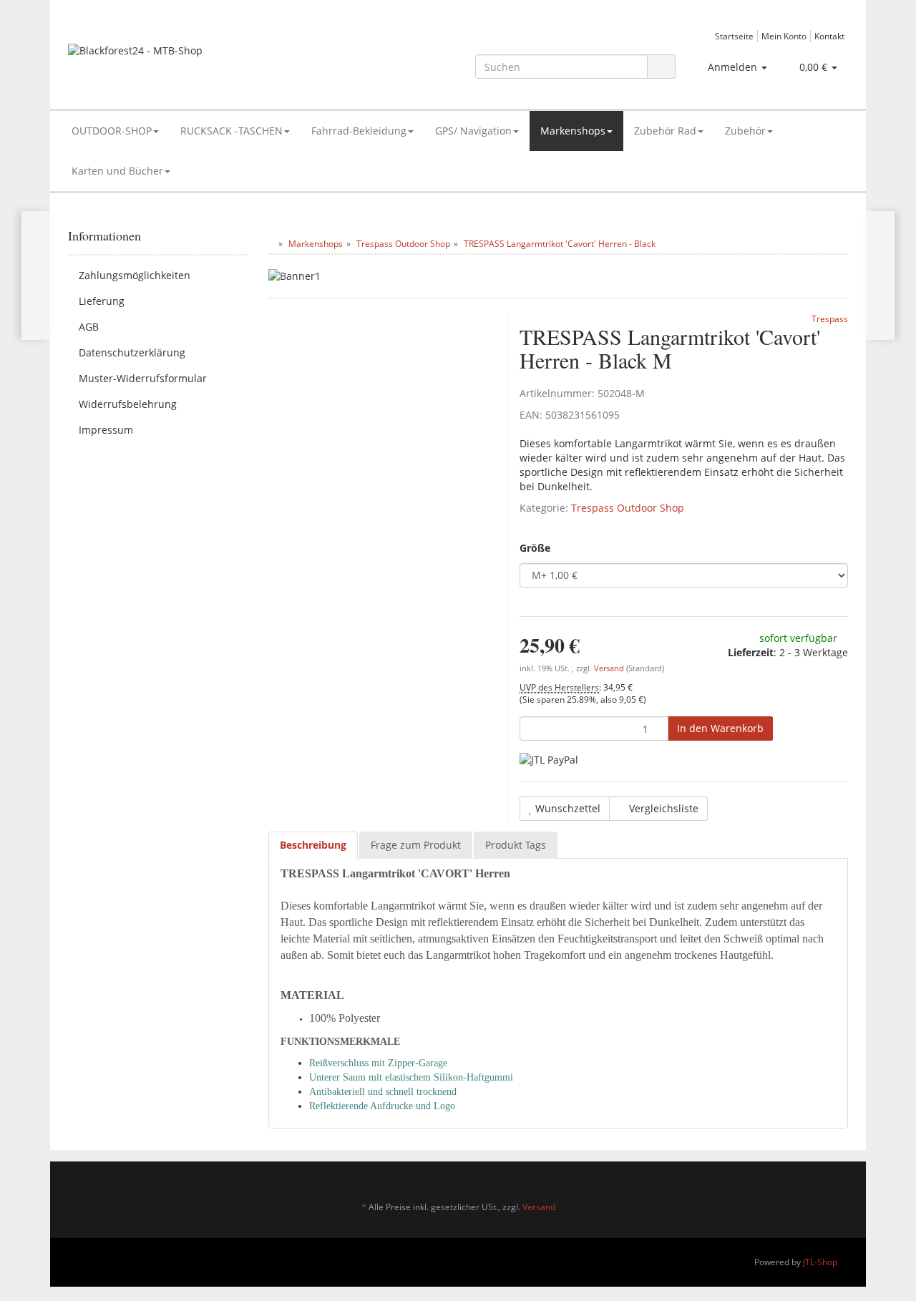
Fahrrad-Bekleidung (358, 130)
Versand (610, 668)
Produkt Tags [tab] (515, 845)
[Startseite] (271, 244)
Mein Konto (784, 36)
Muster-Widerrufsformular (143, 378)
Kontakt (829, 36)
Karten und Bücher (117, 170)
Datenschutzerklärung (132, 352)
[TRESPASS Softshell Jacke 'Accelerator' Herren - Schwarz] (36, 275)
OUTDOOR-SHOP (112, 130)
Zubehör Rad (665, 130)
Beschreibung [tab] (313, 845)
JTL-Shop (820, 1262)
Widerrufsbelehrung (128, 404)
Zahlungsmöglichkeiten (134, 275)
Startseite (734, 36)
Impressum (106, 430)
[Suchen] (661, 67)
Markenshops (572, 130)
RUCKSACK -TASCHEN (231, 130)
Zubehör (745, 130)
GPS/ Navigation (473, 130)
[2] (549, 758)
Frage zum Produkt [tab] (416, 845)
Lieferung (102, 301)
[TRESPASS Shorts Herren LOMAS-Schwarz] (880, 275)
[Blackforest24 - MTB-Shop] (190, 58)
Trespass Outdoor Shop (627, 508)
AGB (89, 326)
